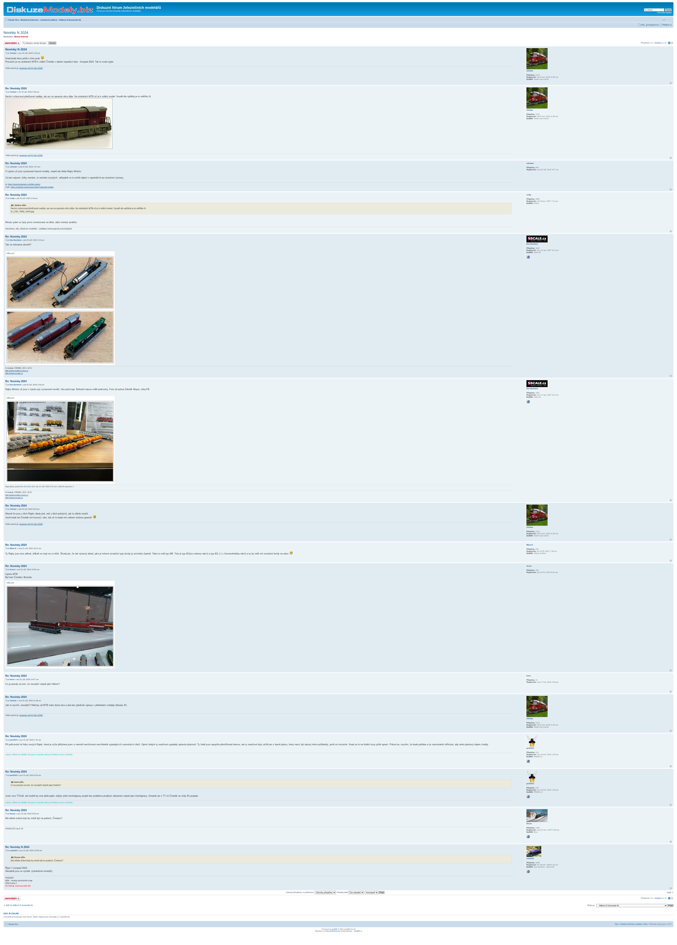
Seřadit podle (342, 892)
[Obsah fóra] (50, 8)
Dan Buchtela (15, 240)
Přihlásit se (667, 25)
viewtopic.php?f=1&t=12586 (31, 68)
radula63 (13, 850)
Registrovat (653, 25)
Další (669, 892)
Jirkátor (13, 53)
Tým (616, 924)
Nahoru (671, 83)
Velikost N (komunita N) (70, 20)
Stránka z (660, 43)
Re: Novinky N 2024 (17, 846)
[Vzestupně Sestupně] (375, 892)
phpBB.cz (358, 931)
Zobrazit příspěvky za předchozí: (300, 892)
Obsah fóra (13, 20)
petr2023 (13, 740)
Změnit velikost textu (669, 19)
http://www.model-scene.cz (16, 371)
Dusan (12, 814)
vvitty (12, 198)
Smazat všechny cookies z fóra (633, 924)
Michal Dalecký (21, 37)
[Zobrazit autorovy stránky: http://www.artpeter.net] (528, 761)
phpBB (334, 929)
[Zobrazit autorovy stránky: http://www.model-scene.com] (528, 257)
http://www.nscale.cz (14, 373)
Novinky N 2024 (16, 33)
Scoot (12, 569)
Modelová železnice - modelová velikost (38, 20)
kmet (12, 679)
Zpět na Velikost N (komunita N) (19, 905)
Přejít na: (591, 905)
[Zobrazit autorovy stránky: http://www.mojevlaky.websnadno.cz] (528, 836)
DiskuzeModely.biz (332, 931)
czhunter (13, 167)
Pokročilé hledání (664, 12)
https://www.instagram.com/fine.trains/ (24, 184)
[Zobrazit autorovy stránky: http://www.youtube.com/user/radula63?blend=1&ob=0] (528, 871)
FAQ (643, 25)
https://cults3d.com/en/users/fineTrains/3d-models (32, 187)
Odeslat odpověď (11, 42)
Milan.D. (13, 548)
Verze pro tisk (664, 19)
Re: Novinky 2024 (16, 88)
